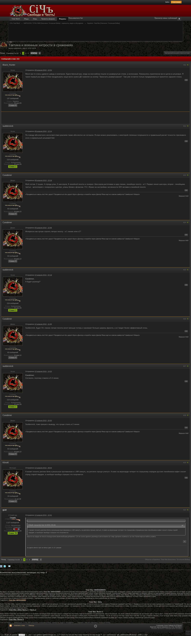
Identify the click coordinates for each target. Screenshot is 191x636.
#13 (184, 175)
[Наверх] (95, 626)
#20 (184, 510)
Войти (167, 2)
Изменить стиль (19, 625)
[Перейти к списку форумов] (32, 11)
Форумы (62, 19)
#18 (184, 415)
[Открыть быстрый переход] (179, 19)
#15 (184, 270)
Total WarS (16, 19)
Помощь (31, 625)
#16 (184, 319)
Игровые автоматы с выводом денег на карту (166, 628)
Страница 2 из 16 (12, 53)
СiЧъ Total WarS (5, 622)
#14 (184, 222)
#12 (184, 126)
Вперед (34, 53)
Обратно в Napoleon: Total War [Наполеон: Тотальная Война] (167, 559)
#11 (184, 65)
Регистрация (176, 2)
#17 (184, 366)
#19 (184, 463)
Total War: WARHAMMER (17, 600)
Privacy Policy (186, 622)
